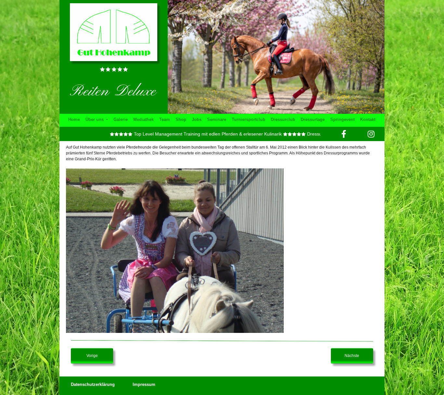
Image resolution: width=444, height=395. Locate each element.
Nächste (352, 355)
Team (164, 119)
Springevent (342, 119)
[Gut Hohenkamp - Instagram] (371, 134)
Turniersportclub (248, 119)
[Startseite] (113, 32)
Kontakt (367, 119)
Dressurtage (313, 119)
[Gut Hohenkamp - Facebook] (343, 134)
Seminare (216, 119)
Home (74, 119)
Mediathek (143, 119)
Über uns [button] (95, 119)
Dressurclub (283, 119)
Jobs (197, 119)
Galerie (120, 119)
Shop (181, 119)
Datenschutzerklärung (93, 384)
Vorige (92, 355)
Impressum (144, 384)
